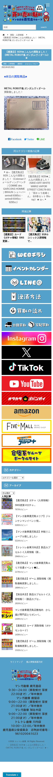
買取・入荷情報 (9, 64)
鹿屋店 (20, 64)
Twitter (30, 139)
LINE (42, 139)
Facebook (15, 139)
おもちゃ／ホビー (31, 64)
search (44, 27)
